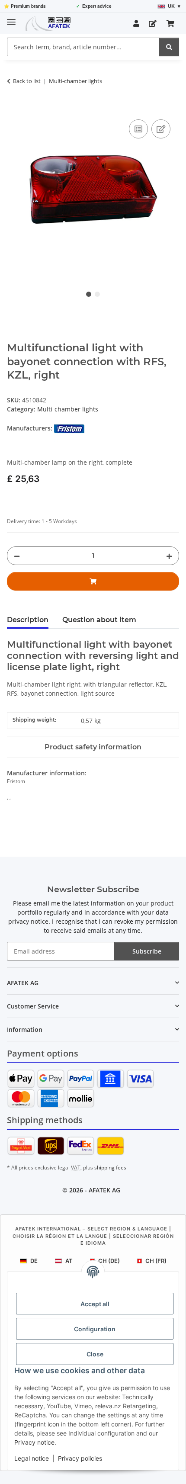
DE (34, 1260)
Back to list (27, 81)
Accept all (94, 1303)
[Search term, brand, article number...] (169, 47)
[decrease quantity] (16, 556)
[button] (136, 23)
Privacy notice (34, 1442)
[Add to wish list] (160, 128)
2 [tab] (97, 294)
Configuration (94, 1329)
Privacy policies (80, 1458)
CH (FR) (156, 1260)
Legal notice (31, 1458)
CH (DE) (109, 1260)
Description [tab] (27, 620)
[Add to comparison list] (138, 128)
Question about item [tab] (99, 620)
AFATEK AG (104, 1190)
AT (69, 1260)
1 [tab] (88, 294)
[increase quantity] (169, 556)
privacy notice (28, 921)
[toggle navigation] (11, 18)
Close (95, 1354)
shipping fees (110, 1167)
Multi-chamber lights (67, 409)
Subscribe (146, 951)
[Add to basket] (14, 107)
